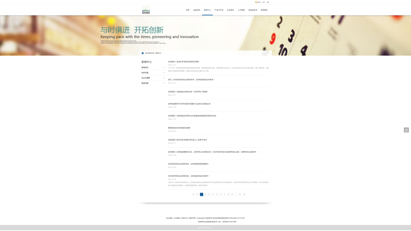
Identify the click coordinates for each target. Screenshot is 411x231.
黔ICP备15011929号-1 (205, 228)
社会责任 (230, 10)
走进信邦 (196, 10)
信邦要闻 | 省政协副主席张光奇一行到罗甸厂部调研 (188, 91)
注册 (268, 2)
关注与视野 (145, 78)
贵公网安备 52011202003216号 (185, 222)
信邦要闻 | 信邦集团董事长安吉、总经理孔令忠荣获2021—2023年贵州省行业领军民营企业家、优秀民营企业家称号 (212, 152)
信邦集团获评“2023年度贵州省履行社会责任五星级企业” (189, 104)
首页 (187, 10)
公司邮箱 (177, 218)
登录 (263, 2)
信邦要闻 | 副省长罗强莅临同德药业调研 (183, 61)
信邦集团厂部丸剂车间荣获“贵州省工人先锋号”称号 (187, 140)
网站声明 (192, 218)
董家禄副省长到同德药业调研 (179, 128)
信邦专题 (144, 72)
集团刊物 (144, 83)
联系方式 (185, 218)
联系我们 (264, 10)
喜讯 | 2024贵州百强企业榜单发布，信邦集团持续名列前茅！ (191, 79)
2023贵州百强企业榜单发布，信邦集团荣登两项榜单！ (189, 164)
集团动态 (144, 67)
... (236, 194)
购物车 (259, 2)
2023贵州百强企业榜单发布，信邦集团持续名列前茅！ (189, 176)
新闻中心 (207, 10)
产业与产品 (219, 10)
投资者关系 (253, 10)
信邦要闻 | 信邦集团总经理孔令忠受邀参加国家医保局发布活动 (192, 116)
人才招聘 (241, 10)
